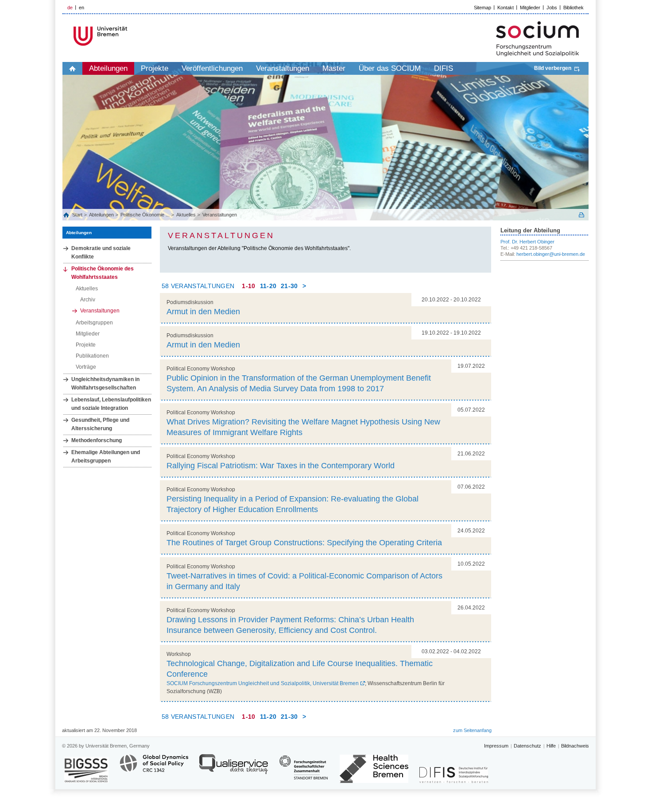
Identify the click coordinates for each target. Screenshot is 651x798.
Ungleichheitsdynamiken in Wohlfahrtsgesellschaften (105, 383)
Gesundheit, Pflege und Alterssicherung (100, 424)
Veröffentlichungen (212, 68)
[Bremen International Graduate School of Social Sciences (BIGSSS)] (86, 770)
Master (333, 68)
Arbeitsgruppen (94, 323)
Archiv (87, 300)
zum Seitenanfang (472, 730)
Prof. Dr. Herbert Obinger (527, 241)
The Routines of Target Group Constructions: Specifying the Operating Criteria (304, 542)
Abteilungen (108, 68)
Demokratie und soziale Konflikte (101, 252)
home (72, 68)
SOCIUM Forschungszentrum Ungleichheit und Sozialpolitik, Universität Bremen (263, 683)
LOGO (130, 36)
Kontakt (505, 7)
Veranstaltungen (282, 68)
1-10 (248, 285)
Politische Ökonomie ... (145, 214)
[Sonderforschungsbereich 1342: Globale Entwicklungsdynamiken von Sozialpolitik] (154, 768)
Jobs (551, 7)
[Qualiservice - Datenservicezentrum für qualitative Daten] (233, 768)
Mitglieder (530, 7)
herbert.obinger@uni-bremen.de (550, 254)
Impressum (496, 745)
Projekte (154, 68)
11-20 (268, 285)
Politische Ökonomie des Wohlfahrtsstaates (102, 273)
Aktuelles (186, 214)
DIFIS (443, 68)
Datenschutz (527, 745)
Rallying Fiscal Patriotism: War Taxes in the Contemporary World (281, 465)
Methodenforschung (96, 440)
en (81, 7)
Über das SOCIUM (390, 68)
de (70, 7)
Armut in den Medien (203, 311)
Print (581, 214)
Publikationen (92, 356)
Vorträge (86, 367)
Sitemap (482, 7)
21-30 (289, 285)
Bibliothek (573, 7)
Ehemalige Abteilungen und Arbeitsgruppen (105, 456)
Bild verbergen (552, 68)
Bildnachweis (575, 745)
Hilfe (551, 745)
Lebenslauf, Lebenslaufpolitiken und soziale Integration (111, 404)
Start (78, 214)
